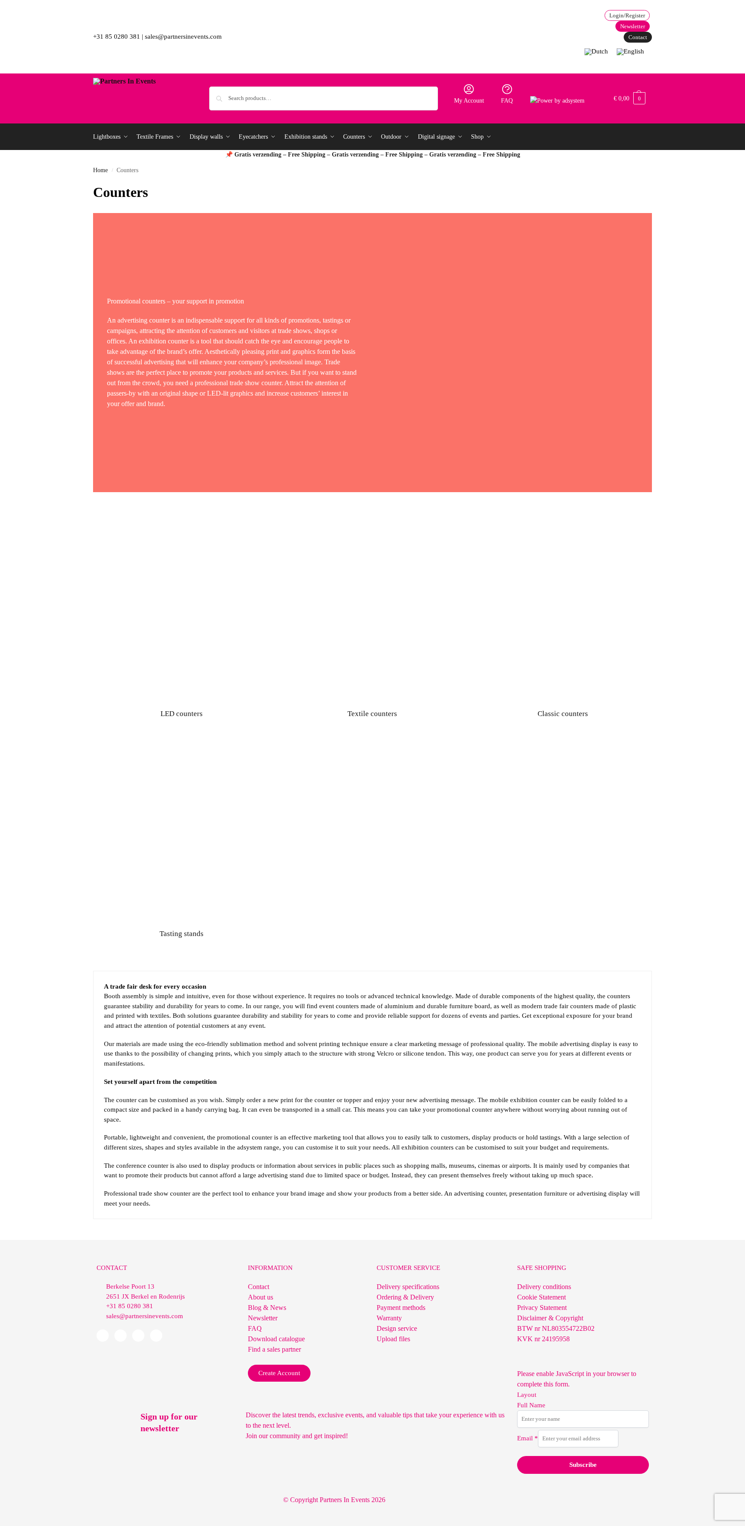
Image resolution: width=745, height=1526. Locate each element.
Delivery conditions (544, 1286)
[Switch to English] (630, 52)
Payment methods (401, 1307)
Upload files (393, 1339)
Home (100, 170)
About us (260, 1297)
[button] (629, 98)
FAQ (507, 100)
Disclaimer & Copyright (550, 1318)
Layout (526, 1394)
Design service (397, 1328)
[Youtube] (138, 1335)
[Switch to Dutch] (596, 52)
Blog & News (267, 1307)
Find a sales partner (274, 1349)
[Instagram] (156, 1335)
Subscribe (583, 1464)
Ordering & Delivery (405, 1297)
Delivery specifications (408, 1286)
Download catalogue (276, 1339)
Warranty (389, 1318)
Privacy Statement (542, 1307)
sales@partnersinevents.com (183, 36)
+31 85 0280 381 (116, 36)
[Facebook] (103, 1335)
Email (527, 1438)
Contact (258, 1286)
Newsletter (262, 1318)
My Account (469, 100)
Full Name (531, 1405)
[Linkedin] (120, 1335)
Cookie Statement (541, 1297)
